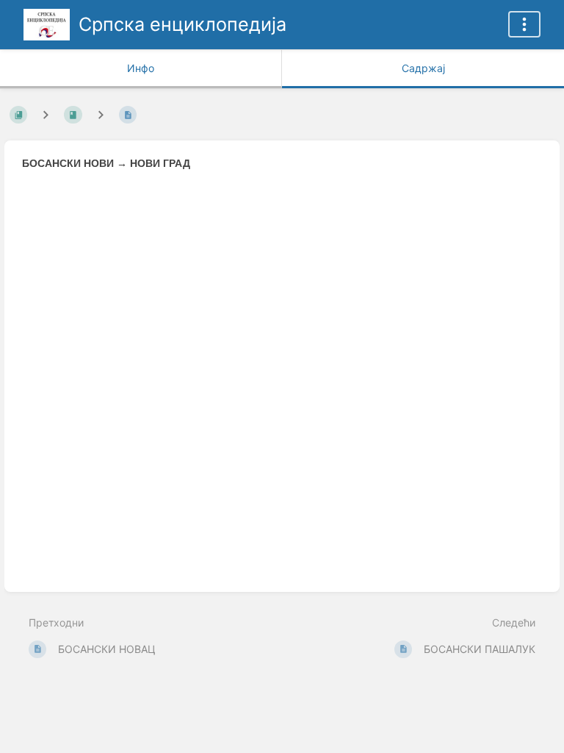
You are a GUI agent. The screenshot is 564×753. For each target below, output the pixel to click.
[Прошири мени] (524, 24)
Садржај (423, 68)
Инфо (140, 68)
